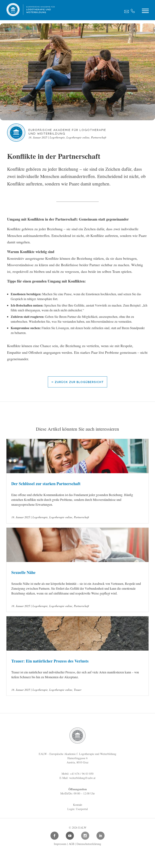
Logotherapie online (77, 137)
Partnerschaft (98, 137)
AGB (71, 844)
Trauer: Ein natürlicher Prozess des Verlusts (50, 661)
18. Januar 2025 (37, 137)
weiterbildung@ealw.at (82, 778)
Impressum (60, 844)
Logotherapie (57, 137)
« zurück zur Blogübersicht (77, 381)
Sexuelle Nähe (23, 572)
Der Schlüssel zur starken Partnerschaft (46, 484)
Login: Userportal (77, 809)
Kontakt (77, 805)
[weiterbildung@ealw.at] (126, 11)
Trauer (77, 690)
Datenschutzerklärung (88, 844)
